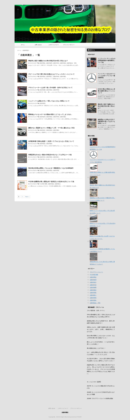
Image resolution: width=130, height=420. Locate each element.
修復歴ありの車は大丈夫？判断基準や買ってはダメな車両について (106, 121)
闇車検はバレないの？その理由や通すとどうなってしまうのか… (50, 114)
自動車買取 (56, 170)
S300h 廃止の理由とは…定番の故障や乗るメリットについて (106, 91)
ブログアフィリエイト (96, 272)
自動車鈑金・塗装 (72, 63)
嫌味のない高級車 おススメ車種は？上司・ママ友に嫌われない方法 (51, 128)
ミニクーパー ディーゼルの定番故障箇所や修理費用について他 (106, 60)
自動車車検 (56, 76)
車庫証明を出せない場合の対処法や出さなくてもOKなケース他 (50, 155)
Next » (27, 196)
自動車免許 (42, 130)
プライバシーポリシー (69, 44)
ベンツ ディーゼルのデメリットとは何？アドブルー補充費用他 (106, 75)
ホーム (23, 44)
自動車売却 (56, 63)
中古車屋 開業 (43, 184)
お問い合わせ (38, 44)
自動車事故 (42, 63)
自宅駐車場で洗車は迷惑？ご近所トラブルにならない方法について (51, 141)
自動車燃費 (42, 90)
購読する (92, 50)
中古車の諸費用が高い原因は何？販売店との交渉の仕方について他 (51, 181)
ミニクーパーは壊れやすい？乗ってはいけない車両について (48, 101)
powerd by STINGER (75, 417)
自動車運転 (63, 76)
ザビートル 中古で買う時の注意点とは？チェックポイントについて (51, 74)
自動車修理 (49, 63)
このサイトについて (53, 44)
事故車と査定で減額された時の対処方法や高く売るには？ (48, 61)
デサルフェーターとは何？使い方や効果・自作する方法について (50, 87)
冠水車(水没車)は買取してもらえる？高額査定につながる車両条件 (50, 168)
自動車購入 (49, 76)
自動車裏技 (63, 63)
